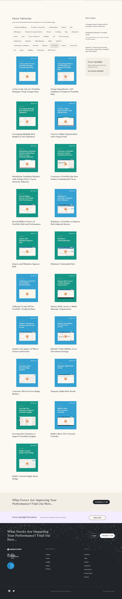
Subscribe (97, 517)
